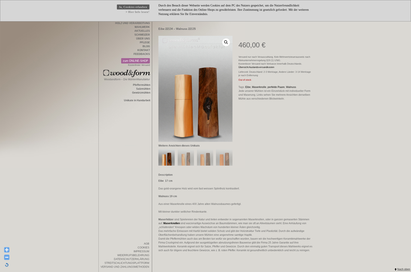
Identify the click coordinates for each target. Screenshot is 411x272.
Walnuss (291, 87)
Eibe (248, 87)
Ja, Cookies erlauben (133, 7)
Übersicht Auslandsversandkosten (256, 67)
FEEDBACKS (142, 54)
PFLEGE (145, 42)
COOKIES (143, 247)
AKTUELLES (142, 30)
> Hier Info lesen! (137, 12)
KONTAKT (143, 50)
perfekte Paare (276, 87)
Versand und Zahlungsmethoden (125, 266)
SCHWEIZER (142, 34)
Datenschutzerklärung (131, 259)
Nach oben (403, 269)
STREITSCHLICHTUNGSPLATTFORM (126, 262)
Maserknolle (259, 87)
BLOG (146, 46)
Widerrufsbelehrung (133, 255)
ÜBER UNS (143, 38)
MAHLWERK (142, 27)
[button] (226, 42)
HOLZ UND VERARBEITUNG (132, 23)
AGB (146, 243)
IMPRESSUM (141, 251)
